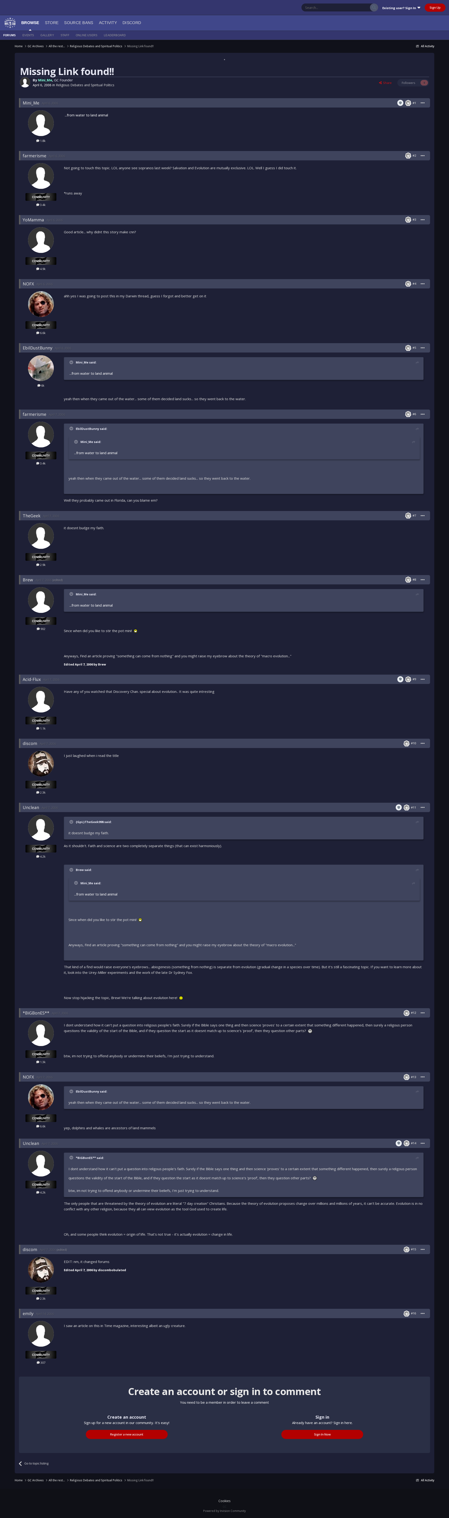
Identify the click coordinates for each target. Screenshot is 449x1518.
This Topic (357, 7)
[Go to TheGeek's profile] (41, 536)
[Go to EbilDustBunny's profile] (41, 368)
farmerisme (34, 155)
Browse (30, 23)
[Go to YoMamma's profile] (41, 240)
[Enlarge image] (135, 630)
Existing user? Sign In (399, 8)
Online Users (86, 35)
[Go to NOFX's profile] (41, 304)
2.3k (42, 792)
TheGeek (31, 515)
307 (42, 1362)
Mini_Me (45, 80)
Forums (9, 35)
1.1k (42, 728)
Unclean (31, 807)
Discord (132, 23)
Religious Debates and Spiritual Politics (85, 85)
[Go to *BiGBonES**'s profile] (41, 1033)
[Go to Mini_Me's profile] (25, 82)
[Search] (374, 7)
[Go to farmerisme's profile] (41, 176)
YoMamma (33, 220)
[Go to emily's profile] (41, 1334)
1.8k (42, 141)
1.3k (42, 1062)
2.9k (42, 565)
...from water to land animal (86, 115)
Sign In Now (322, 1434)
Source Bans (78, 23)
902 (42, 629)
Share (387, 83)
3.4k (42, 205)
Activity (108, 23)
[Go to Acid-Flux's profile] (41, 699)
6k (42, 385)
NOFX (28, 284)
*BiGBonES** (36, 1013)
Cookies (224, 1501)
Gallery (47, 35)
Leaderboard (115, 35)
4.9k (42, 269)
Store (52, 23)
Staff (65, 35)
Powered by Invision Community (224, 1511)
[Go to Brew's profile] (41, 600)
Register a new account (126, 1434)
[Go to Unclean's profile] (41, 828)
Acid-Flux (32, 679)
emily (28, 1313)
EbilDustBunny (37, 348)
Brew (28, 580)
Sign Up (435, 7)
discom (30, 743)
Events (28, 35)
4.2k (42, 856)
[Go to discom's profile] (41, 764)
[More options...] (423, 103)
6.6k (42, 333)
